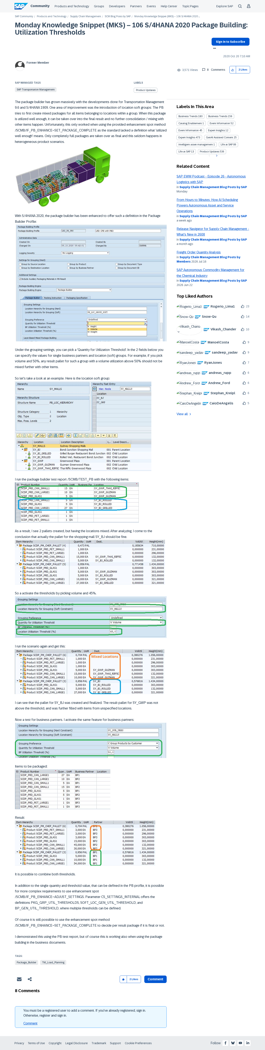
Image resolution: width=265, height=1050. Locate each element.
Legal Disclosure (76, 1043)
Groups (99, 6)
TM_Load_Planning (53, 962)
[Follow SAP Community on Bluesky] (233, 1043)
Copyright (55, 1043)
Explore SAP (224, 6)
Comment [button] (155, 979)
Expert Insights (216, 130)
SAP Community (24, 16)
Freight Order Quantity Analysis (199, 252)
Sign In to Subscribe (230, 41)
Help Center (169, 6)
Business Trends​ (217, 116)
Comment (30, 1023)
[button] (233, 69)
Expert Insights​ (186, 137)
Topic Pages (190, 6)
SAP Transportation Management (36, 89)
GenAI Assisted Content (219, 137)
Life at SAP (227, 144)
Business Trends (188, 116)
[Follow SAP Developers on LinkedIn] (247, 1043)
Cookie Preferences (138, 1043)
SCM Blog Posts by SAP (118, 16)
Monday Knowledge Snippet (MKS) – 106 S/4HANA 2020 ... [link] (167, 16)
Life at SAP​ (184, 151)
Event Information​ (188, 130)
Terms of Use (36, 1043)
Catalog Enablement (190, 123)
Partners (136, 6)
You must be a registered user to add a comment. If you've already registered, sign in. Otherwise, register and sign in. (84, 1013)
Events (151, 6)
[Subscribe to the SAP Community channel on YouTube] (240, 1043)
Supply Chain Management (85, 16)
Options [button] (214, 49)
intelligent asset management (195, 144)
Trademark (99, 1043)
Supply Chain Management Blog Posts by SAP (213, 187)
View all (182, 414)
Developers (117, 6)
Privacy (19, 1043)
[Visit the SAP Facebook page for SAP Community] (225, 1043)
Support (115, 1043)
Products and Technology (72, 6)
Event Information (220, 123)
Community (39, 6)
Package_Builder (26, 962)
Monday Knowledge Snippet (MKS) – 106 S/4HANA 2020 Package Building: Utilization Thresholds (131, 28)
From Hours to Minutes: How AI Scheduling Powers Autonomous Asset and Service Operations (207, 205)
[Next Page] (216, 155)
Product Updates (145, 90)
